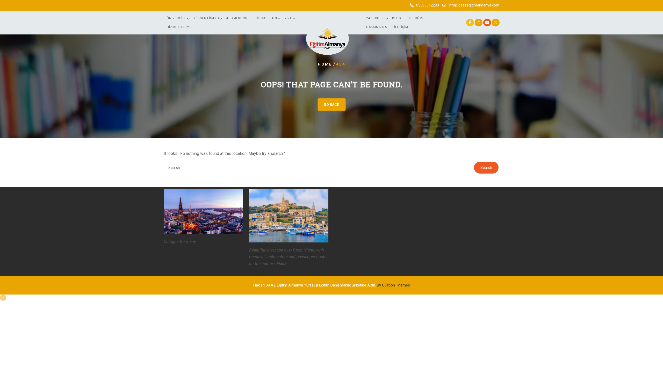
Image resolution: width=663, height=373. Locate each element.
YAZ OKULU (375, 18)
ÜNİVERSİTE (176, 18)
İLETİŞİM (401, 27)
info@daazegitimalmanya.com (474, 5)
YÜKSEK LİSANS (206, 18)
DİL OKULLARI (266, 18)
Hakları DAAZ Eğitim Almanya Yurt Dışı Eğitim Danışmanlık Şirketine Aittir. (331, 285)
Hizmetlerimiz (180, 27)
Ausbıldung (236, 18)
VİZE (288, 18)
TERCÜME (416, 18)
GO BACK (331, 105)
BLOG (396, 18)
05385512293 (427, 5)
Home (325, 64)
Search (486, 168)
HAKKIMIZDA (376, 27)
